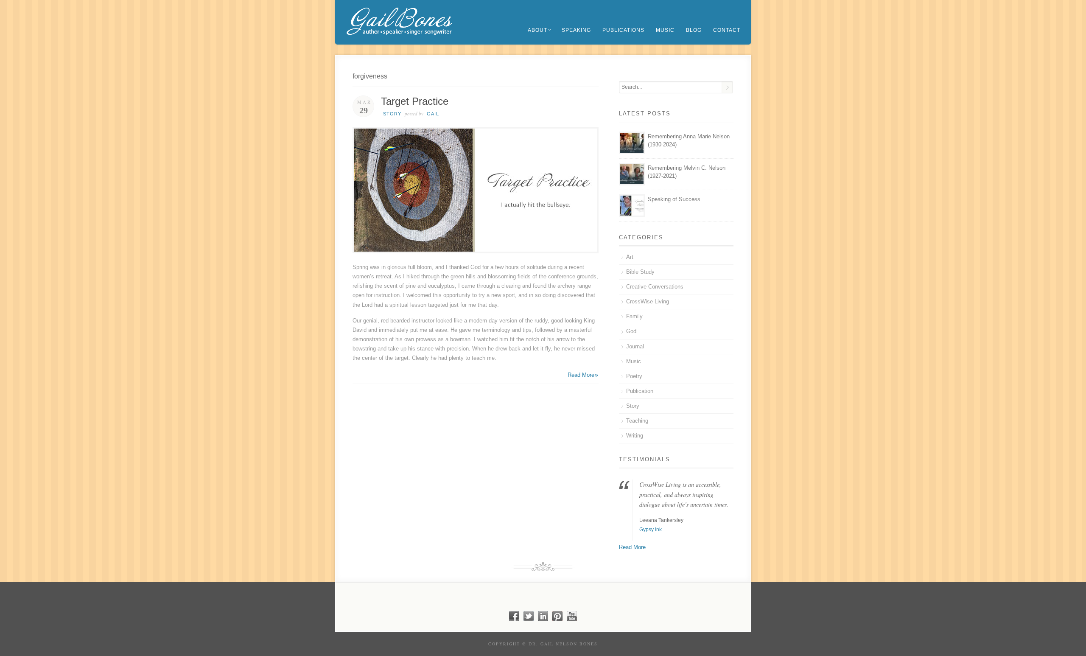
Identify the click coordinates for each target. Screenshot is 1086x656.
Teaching (637, 421)
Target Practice (414, 101)
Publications (623, 30)
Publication (639, 391)
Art (629, 257)
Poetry (634, 376)
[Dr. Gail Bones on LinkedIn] (543, 619)
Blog (694, 30)
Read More (583, 374)
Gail (433, 113)
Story (392, 113)
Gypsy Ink (650, 530)
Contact (726, 30)
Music (665, 30)
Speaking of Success (674, 199)
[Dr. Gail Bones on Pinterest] (557, 619)
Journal (635, 346)
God (631, 331)
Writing (634, 435)
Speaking (576, 30)
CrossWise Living (647, 301)
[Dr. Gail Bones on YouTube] (572, 619)
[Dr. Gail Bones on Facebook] (514, 619)
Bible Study (640, 272)
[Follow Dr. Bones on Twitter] (528, 619)
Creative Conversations (654, 286)
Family (634, 316)
